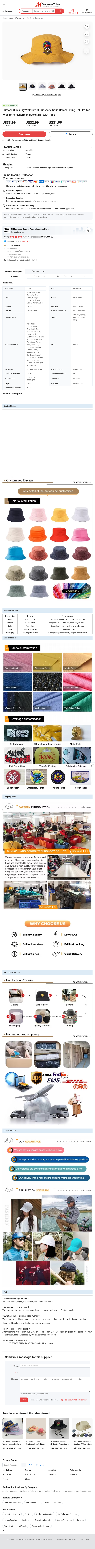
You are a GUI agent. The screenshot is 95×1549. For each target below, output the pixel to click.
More (4, 1530)
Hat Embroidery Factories (67, 1514)
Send (24, 1399)
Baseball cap (7, 1470)
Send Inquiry (24, 134)
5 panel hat (52, 1474)
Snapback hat (30, 1474)
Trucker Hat (6, 1474)
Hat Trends (22, 1526)
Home (4, 18)
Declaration (73, 1539)
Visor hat (73, 1474)
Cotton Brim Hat (10, 1520)
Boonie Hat (39, 18)
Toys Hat (80, 1520)
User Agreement (61, 1539)
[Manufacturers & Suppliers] (47, 4)
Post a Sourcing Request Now (74, 1400)
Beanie (5, 1479)
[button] (84, 276)
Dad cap (28, 1470)
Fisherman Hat (75, 1470)
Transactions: (41, 237)
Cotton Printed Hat (64, 1520)
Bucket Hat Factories (44, 1514)
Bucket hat (52, 1470)
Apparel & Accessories (16, 18)
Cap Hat (28, 1514)
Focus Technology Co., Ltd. (31, 1539)
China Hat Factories (12, 1514)
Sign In (6, 260)
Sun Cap (29, 18)
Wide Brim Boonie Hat (12, 1502)
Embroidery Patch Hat (43, 1520)
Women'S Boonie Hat (53, 1502)
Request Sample (44, 140)
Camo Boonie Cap (33, 1502)
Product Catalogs (37, 1465)
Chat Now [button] (72, 134)
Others (27, 1479)
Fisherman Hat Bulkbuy (41, 1526)
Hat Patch (26, 1520)
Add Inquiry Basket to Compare (47, 94)
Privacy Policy (84, 1539)
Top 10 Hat (8, 1526)
